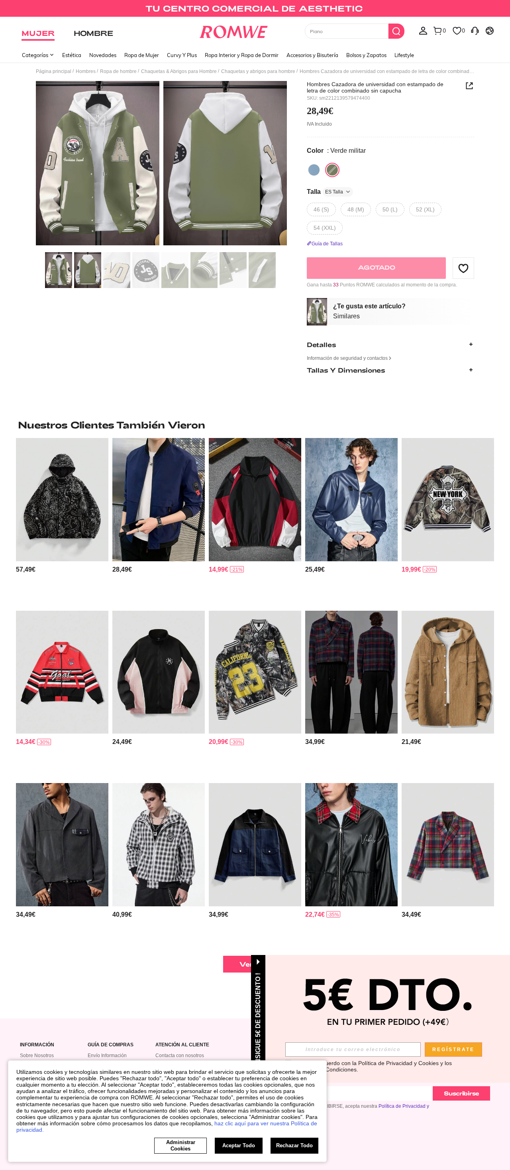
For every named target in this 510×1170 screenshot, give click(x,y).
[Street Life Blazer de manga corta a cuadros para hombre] (351, 672)
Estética (71, 55)
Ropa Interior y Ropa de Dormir (242, 55)
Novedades (102, 55)
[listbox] (423, 30)
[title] (255, 424)
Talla (325, 191)
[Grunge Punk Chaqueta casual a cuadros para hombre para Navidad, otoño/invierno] (448, 844)
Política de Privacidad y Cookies (398, 1063)
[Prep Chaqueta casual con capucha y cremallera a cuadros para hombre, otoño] (158, 844)
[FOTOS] (161, 164)
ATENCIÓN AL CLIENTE (182, 1045)
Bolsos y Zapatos (366, 55)
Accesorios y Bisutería (312, 55)
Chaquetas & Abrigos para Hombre (179, 71)
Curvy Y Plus (182, 55)
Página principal (53, 71)
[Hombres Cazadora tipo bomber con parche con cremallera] (158, 499)
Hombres (86, 71)
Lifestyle (404, 55)
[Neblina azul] (314, 170)
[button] (463, 268)
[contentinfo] (25, 569)
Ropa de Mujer (141, 55)
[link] (255, 9)
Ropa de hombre (118, 71)
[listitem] (62, 521)
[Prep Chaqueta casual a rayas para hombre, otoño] (62, 844)
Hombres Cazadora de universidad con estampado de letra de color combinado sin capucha (375, 87)
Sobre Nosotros (37, 1055)
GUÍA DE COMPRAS (110, 1045)
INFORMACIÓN (37, 1045)
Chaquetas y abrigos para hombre (258, 71)
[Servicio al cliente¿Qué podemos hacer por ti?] (475, 30)
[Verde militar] (332, 170)
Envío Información (107, 1055)
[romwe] (233, 30)
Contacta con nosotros (179, 1055)
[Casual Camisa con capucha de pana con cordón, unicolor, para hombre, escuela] (448, 672)
